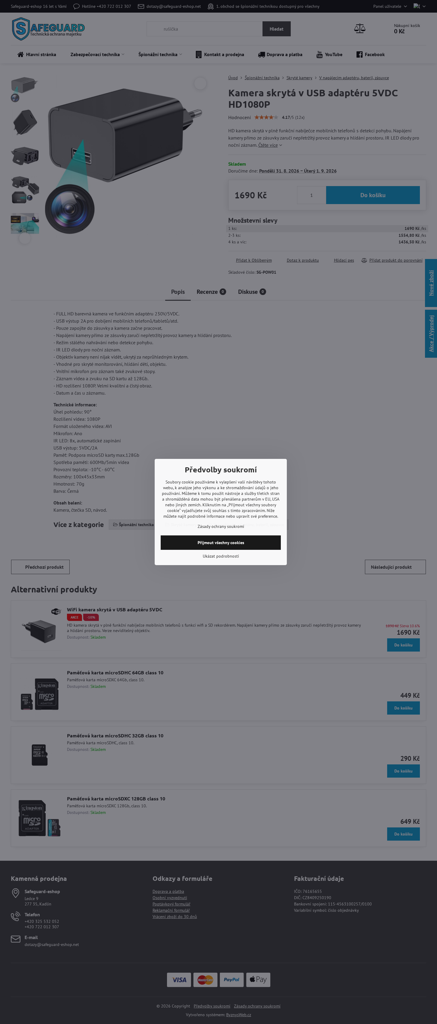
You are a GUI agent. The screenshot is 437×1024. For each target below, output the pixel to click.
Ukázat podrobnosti (221, 556)
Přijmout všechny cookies (221, 542)
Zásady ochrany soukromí (221, 526)
